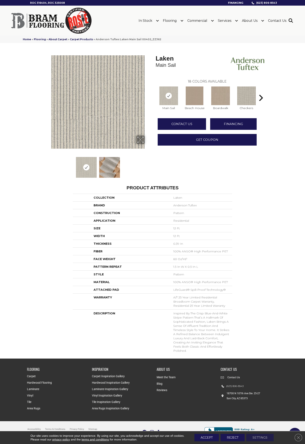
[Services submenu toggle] (236, 20)
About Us (249, 21)
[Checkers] (246, 95)
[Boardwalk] (220, 95)
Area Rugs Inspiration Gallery (110, 408)
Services (224, 21)
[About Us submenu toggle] (263, 20)
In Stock (145, 21)
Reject (232, 437)
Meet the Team (166, 377)
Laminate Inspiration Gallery (110, 389)
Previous (48, 165)
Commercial (197, 21)
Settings (260, 437)
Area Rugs (33, 408)
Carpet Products (81, 39)
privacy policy (61, 439)
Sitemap (92, 429)
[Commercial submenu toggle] (212, 20)
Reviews (162, 390)
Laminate (33, 389)
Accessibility (34, 429)
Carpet (31, 376)
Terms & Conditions (55, 429)
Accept (207, 437)
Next (147, 165)
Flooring (170, 21)
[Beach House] (195, 95)
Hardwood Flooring (39, 382)
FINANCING (233, 124)
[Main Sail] (168, 95)
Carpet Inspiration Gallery (108, 376)
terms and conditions (95, 439)
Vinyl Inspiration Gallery (107, 395)
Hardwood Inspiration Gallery (111, 382)
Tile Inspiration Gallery (106, 402)
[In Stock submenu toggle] (157, 20)
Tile (29, 402)
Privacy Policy (77, 429)
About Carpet (58, 39)
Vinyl (30, 395)
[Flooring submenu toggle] (182, 20)
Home (27, 39)
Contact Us (277, 21)
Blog (159, 383)
